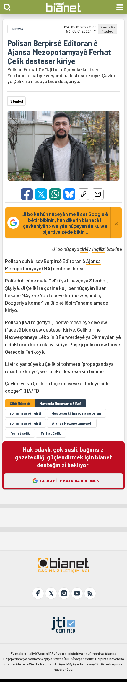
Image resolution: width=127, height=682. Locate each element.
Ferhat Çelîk (51, 433)
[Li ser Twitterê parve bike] (41, 194)
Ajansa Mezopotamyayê (72, 423)
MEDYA (17, 29)
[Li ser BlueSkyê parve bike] (69, 194)
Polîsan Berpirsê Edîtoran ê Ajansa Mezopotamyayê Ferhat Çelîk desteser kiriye (59, 52)
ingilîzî (98, 249)
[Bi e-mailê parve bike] (98, 194)
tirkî (84, 249)
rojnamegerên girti (25, 423)
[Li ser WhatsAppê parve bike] (55, 194)
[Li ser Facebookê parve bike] (27, 194)
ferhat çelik (20, 433)
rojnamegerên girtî (25, 413)
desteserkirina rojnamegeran (76, 413)
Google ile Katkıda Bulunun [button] (70, 480)
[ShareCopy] (83, 194)
